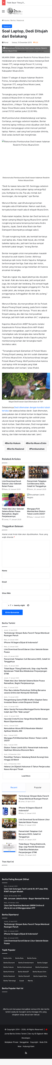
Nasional (20, 20)
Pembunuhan (38, 449)
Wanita (30, 981)
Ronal (6, 42)
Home (6, 20)
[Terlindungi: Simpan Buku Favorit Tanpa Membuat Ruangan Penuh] (9, 800)
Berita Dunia (31, 958)
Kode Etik (43, 1042)
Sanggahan (24, 1042)
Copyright (34, 1042)
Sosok (21, 981)
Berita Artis (7, 958)
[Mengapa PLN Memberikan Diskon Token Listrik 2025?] (38, 499)
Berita (13, 20)
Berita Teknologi (9, 981)
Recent (14, 787)
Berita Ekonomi (9, 963)
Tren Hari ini (8, 861)
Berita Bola (19, 958)
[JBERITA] (15, 11)
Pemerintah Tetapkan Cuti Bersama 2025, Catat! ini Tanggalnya (36, 483)
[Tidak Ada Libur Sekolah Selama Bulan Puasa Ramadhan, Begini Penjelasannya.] (13, 499)
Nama (4, 571)
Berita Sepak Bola (40, 976)
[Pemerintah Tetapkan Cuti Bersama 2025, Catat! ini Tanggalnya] (38, 472)
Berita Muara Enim (36, 443)
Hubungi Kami (28, 1046)
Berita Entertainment (26, 963)
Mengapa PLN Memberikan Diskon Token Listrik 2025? (36, 511)
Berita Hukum (13, 443)
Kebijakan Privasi (11, 1042)
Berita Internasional (24, 967)
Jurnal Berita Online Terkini (15, 1034)
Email (4, 582)
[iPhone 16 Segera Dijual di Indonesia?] (9, 811)
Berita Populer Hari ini (12, 988)
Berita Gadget (42, 963)
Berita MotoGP (23, 972)
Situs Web (6, 593)
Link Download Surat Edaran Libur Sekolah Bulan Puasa (11, 483)
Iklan (19, 1046)
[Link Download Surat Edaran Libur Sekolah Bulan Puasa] (13, 472)
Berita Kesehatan (41, 967)
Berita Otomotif (24, 976)
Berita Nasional (16, 449)
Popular (37, 787)
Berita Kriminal (8, 972)
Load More (26, 776)
